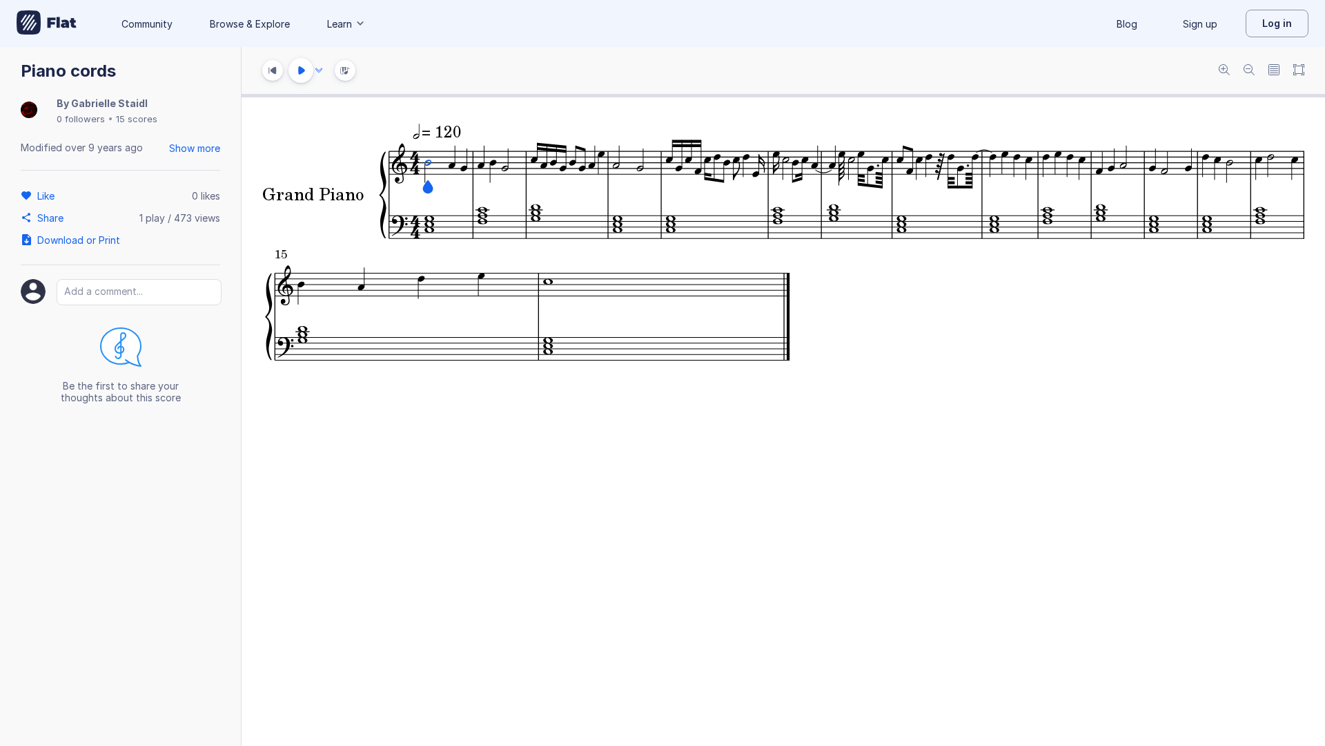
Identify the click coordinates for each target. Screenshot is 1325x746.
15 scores (136, 118)
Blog (1127, 24)
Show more (194, 148)
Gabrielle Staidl (109, 103)
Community (147, 24)
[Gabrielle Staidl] (29, 111)
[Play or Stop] (300, 70)
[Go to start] (272, 70)
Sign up (1200, 24)
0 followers (81, 118)
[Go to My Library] (47, 23)
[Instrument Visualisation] (345, 70)
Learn (339, 24)
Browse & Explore (250, 24)
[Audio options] (318, 70)
